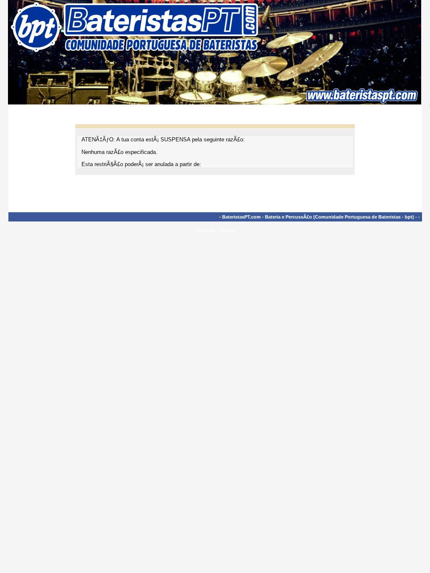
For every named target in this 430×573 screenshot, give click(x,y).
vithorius (226, 230)
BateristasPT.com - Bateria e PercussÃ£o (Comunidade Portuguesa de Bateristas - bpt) (318, 216)
